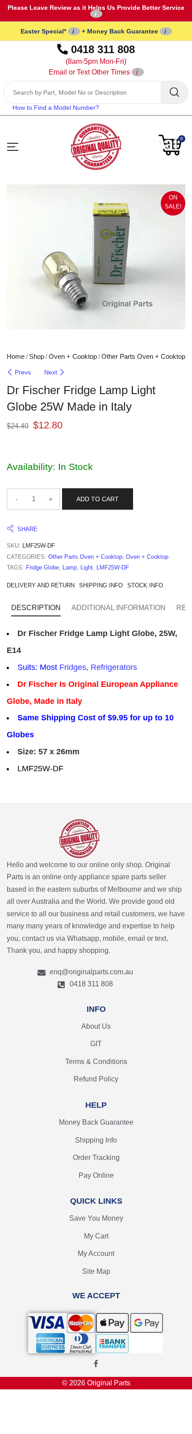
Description (36, 607)
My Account (96, 1253)
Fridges (72, 667)
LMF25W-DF (112, 567)
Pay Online (96, 1175)
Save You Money (96, 1218)
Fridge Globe (42, 567)
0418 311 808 (92, 59)
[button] (172, 145)
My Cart (96, 1236)
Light (86, 567)
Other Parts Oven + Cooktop (143, 356)
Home (16, 356)
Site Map (96, 1271)
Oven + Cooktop (73, 356)
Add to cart (97, 499)
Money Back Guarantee (96, 1122)
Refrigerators (114, 667)
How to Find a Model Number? (56, 107)
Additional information (118, 607)
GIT (96, 1043)
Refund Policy (96, 1079)
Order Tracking (96, 1157)
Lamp (70, 567)
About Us (96, 1026)
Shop (36, 356)
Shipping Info (96, 1140)
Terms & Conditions (96, 1061)
